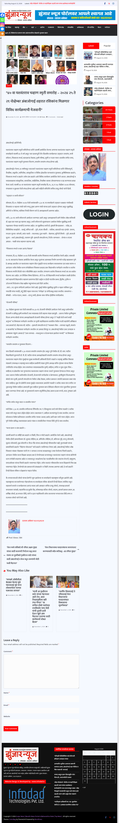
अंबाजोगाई (9, 86)
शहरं (32, 27)
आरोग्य (42, 27)
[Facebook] (2, 15)
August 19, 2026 (91, 70)
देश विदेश (8, 27)
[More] (2, 33)
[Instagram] (2, 24)
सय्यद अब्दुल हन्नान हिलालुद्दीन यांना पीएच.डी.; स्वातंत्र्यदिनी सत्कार (104, 78)
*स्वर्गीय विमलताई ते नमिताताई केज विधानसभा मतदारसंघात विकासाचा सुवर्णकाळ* (67, 598)
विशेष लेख (61, 27)
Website (7, 716)
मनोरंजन (107, 27)
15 (108, 767)
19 (94, 771)
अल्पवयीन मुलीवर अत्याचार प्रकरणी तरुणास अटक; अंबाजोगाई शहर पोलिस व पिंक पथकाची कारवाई (98, 65)
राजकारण (51, 27)
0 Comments (51, 117)
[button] (26, 27)
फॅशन (99, 27)
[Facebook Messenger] (2, 29)
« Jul (84, 787)
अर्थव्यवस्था (80, 27)
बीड (24, 27)
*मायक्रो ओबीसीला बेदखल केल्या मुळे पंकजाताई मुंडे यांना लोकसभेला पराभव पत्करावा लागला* (13, 585)
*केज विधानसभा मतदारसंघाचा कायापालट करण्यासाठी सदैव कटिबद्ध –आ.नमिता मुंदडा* (59, 549)
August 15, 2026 (101, 94)
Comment (8, 651)
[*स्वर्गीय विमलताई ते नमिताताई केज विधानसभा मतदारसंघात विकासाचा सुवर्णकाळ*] (67, 578)
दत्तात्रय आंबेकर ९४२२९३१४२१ (29, 117)
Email (6, 705)
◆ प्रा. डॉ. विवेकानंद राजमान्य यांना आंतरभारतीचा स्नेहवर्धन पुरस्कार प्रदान (26, 33)
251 (108, 109)
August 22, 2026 (101, 58)
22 (108, 771)
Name (7, 692)
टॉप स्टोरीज (90, 27)
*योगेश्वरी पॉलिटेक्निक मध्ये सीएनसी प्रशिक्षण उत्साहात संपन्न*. (103, 53)
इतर (86, 140)
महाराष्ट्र (17, 27)
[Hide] (1, 38)
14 (103, 767)
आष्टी (86, 132)
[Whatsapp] (2, 19)
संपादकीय (70, 27)
